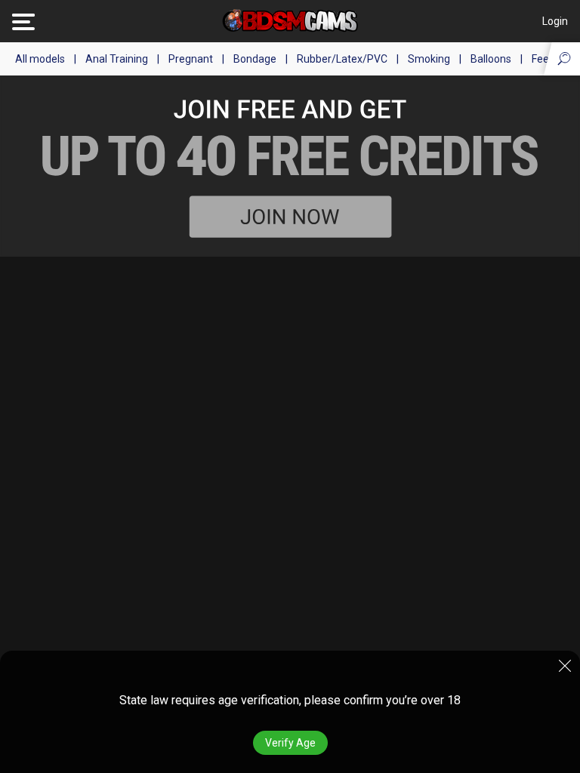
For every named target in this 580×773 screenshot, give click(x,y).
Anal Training (116, 59)
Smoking (429, 59)
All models (40, 59)
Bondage (254, 59)
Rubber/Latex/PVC (342, 59)
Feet (542, 59)
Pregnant (190, 59)
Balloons (490, 59)
